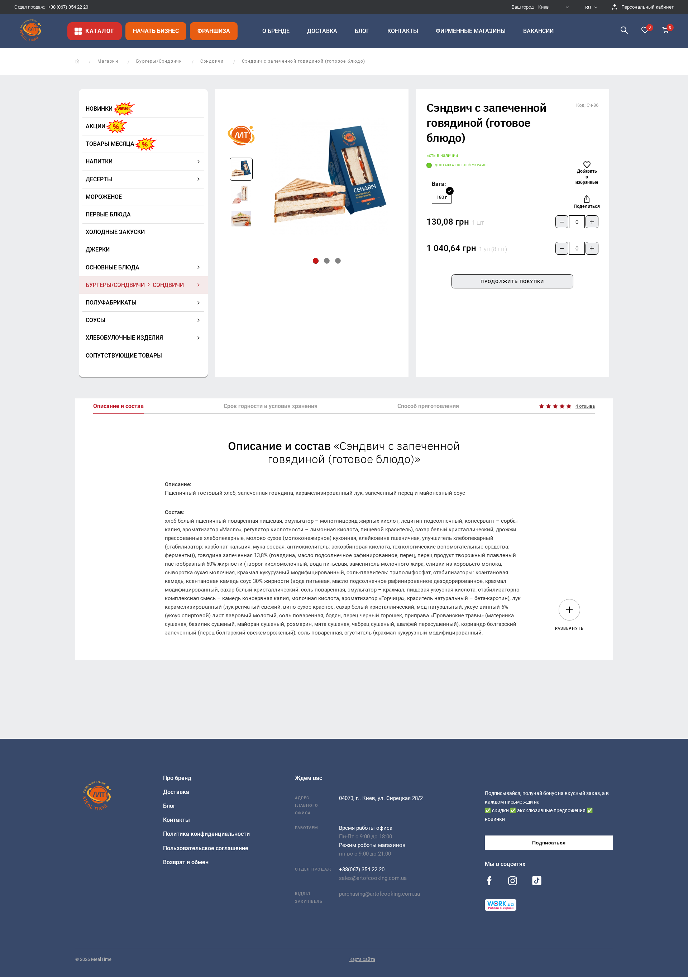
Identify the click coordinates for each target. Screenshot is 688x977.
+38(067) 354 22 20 (361, 869)
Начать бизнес (156, 31)
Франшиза (213, 31)
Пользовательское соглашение (205, 848)
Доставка (176, 792)
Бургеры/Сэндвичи (159, 61)
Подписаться (548, 843)
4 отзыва (585, 406)
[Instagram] (512, 881)
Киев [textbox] (543, 7)
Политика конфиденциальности (206, 833)
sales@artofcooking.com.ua (373, 878)
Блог (169, 806)
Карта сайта (362, 959)
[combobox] (554, 7)
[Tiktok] (536, 882)
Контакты (176, 819)
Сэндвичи (212, 61)
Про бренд (177, 778)
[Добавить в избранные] (587, 165)
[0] (645, 31)
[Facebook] (489, 881)
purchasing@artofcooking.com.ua (379, 894)
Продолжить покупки (512, 281)
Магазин (107, 61)
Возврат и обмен (186, 862)
